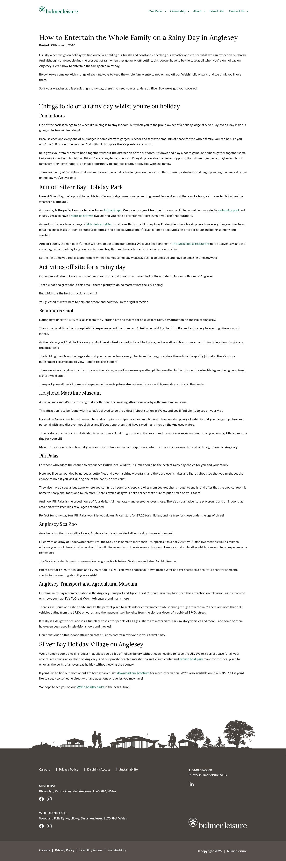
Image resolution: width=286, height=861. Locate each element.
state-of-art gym (82, 215)
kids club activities (99, 224)
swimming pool (228, 210)
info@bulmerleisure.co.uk (209, 775)
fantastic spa (112, 210)
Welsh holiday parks (90, 687)
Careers (44, 769)
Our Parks (155, 11)
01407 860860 (202, 770)
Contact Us (237, 11)
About (197, 11)
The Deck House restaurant (190, 243)
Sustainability (128, 769)
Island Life (217, 11)
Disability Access (98, 769)
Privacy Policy (68, 769)
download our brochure (133, 673)
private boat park (192, 659)
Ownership (177, 11)
